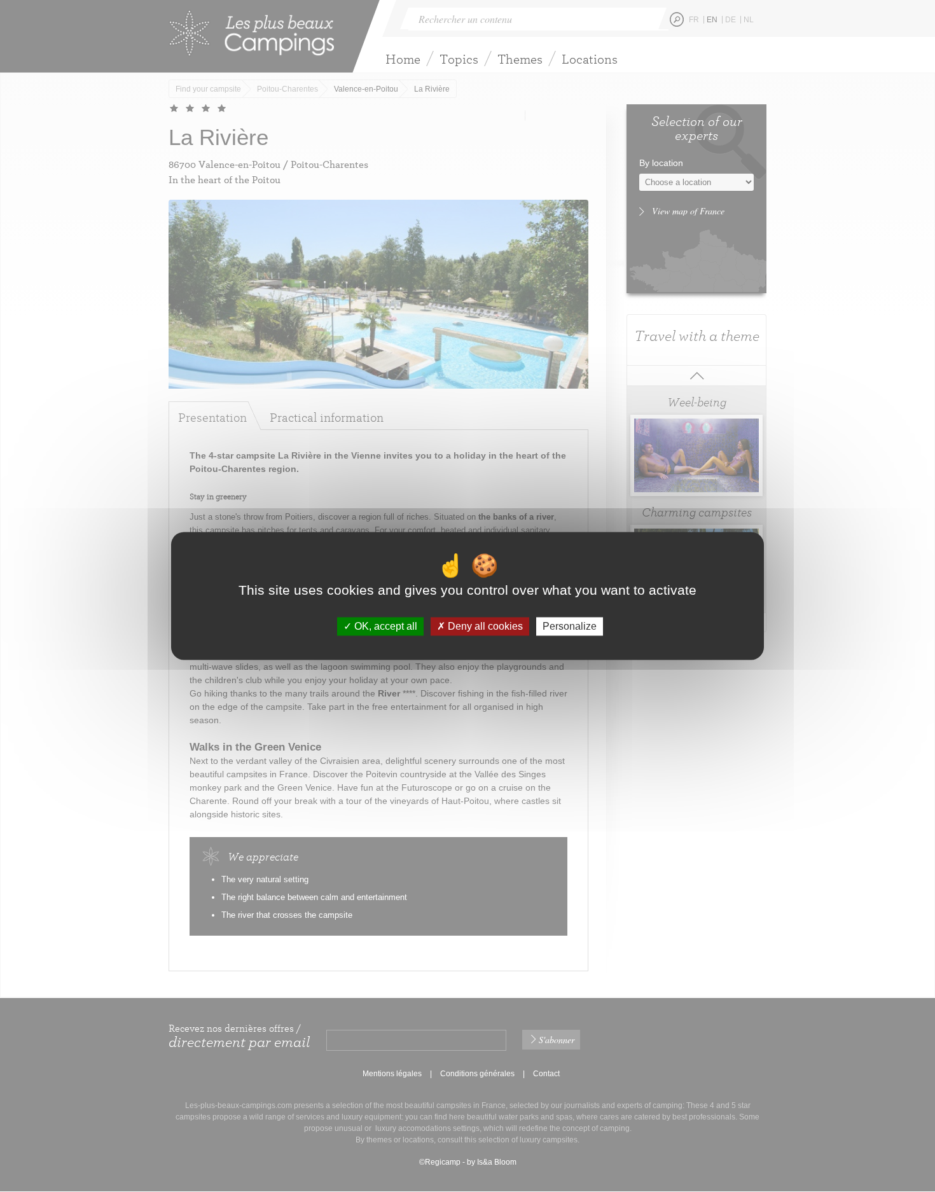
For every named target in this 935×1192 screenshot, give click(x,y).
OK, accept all (384, 626)
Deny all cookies (484, 626)
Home (402, 58)
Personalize (570, 626)
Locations (590, 58)
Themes (520, 58)
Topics (459, 58)
